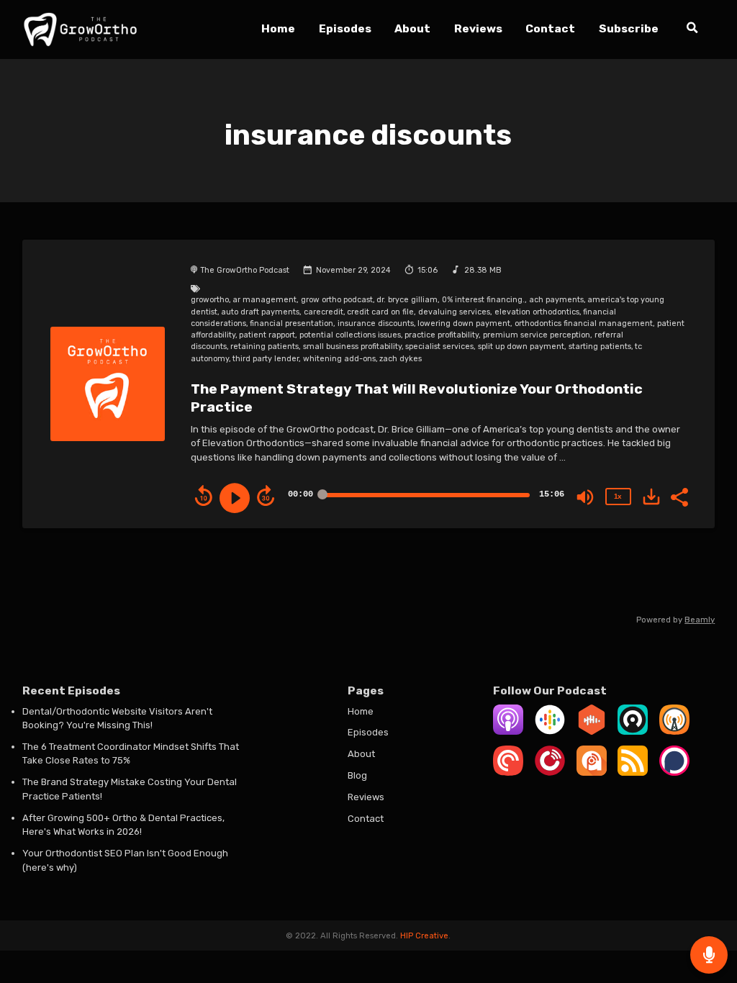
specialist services (439, 346)
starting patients (600, 346)
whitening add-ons (339, 358)
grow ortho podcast (337, 299)
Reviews (478, 28)
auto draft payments (260, 312)
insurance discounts (376, 323)
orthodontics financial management (584, 323)
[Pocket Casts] (508, 772)
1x (617, 496)
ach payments (556, 299)
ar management (264, 299)
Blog (357, 775)
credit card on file (380, 312)
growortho (210, 299)
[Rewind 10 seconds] (204, 496)
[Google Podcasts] (550, 731)
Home (278, 28)
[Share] (678, 496)
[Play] (235, 498)
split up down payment (521, 346)
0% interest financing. (483, 299)
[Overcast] (674, 731)
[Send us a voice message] (709, 955)
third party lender (265, 358)
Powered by (675, 620)
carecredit (323, 312)
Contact (550, 28)
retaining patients (264, 346)
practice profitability (441, 335)
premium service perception (536, 335)
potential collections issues (350, 335)
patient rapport (267, 335)
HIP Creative (424, 935)
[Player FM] (550, 772)
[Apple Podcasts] (508, 731)
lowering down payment (463, 323)
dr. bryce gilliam (407, 299)
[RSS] (633, 772)
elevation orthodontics (536, 312)
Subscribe (629, 28)
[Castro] (633, 731)
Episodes (345, 28)
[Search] (692, 29)
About (412, 28)
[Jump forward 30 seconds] (266, 496)
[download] (651, 496)
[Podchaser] (674, 772)
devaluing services (454, 312)
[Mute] (585, 497)
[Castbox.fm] (592, 731)
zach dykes (400, 358)
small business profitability (352, 346)
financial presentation (291, 323)
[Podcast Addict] (592, 772)
